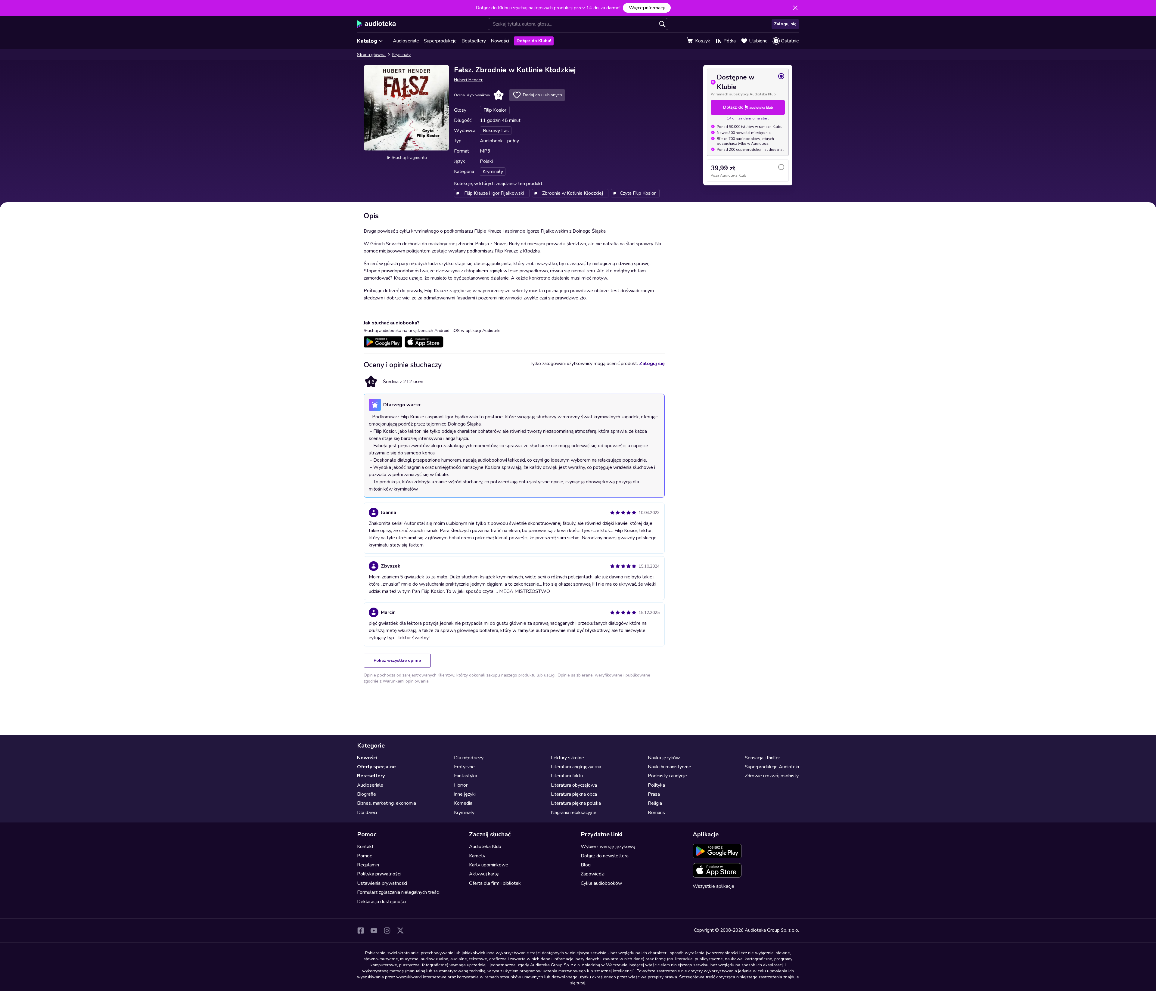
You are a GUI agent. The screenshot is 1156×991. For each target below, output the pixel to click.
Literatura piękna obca (574, 794)
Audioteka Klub (485, 846)
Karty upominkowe (488, 865)
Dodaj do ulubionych (542, 95)
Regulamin (368, 865)
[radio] (748, 85)
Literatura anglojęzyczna (576, 766)
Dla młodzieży (468, 757)
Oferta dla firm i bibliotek (495, 883)
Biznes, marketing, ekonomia (386, 803)
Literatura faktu (567, 776)
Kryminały (401, 54)
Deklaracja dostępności (381, 901)
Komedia (463, 803)
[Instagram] (387, 930)
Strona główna (371, 54)
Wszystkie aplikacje (713, 886)
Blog (586, 865)
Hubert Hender (468, 80)
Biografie (366, 794)
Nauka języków (664, 757)
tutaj (580, 983)
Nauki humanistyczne (669, 766)
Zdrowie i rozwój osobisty (772, 776)
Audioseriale (406, 41)
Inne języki (465, 794)
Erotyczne (464, 766)
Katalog (367, 41)
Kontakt (365, 846)
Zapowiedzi (592, 874)
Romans (656, 812)
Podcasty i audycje (667, 776)
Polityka (656, 785)
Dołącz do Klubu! (534, 41)
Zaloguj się (785, 24)
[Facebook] (360, 930)
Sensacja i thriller (762, 757)
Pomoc (364, 856)
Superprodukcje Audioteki (772, 766)
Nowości (500, 41)
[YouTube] (374, 930)
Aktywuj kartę (484, 874)
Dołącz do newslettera (605, 856)
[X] (400, 930)
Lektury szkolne (567, 757)
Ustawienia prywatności (382, 883)
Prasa (654, 794)
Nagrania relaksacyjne (573, 812)
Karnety (477, 856)
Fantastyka (465, 776)
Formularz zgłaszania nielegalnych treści (398, 892)
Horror (461, 785)
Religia (655, 803)
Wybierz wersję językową (608, 846)
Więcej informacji (647, 8)
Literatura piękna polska (576, 803)
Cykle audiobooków (601, 883)
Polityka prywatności (379, 874)
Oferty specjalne (376, 766)
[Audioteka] (376, 24)
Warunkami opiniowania (406, 681)
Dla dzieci (367, 812)
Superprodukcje (440, 41)
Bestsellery (473, 41)
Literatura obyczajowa (574, 785)
